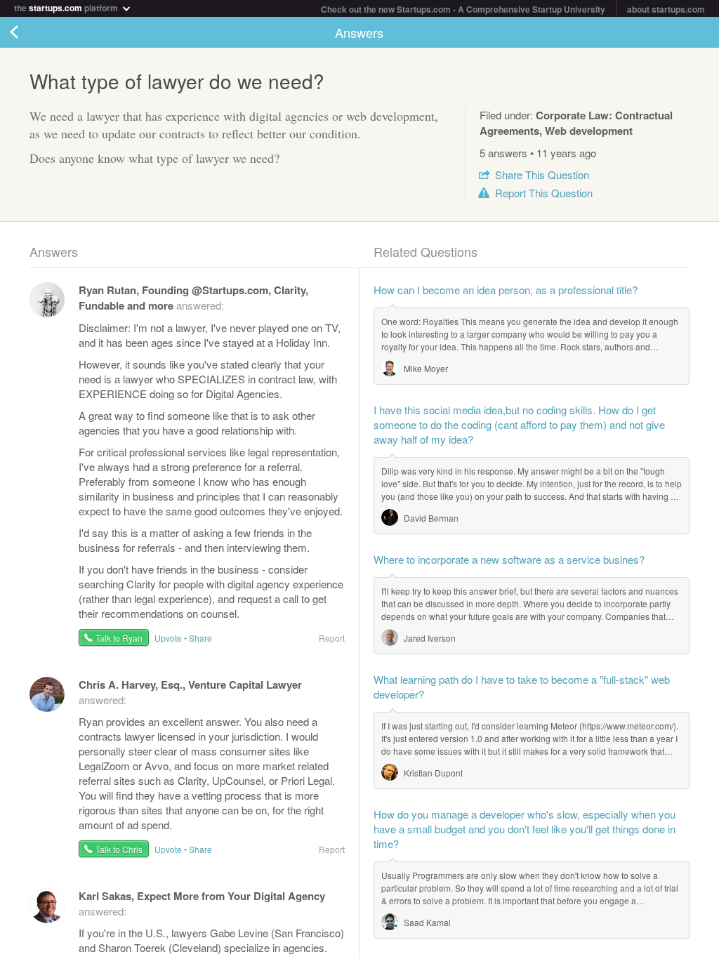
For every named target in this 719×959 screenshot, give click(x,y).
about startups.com (666, 9)
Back (28, 32)
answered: (193, 297)
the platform (67, 6)
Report (544, 192)
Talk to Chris (119, 849)
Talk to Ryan (119, 638)
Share (542, 174)
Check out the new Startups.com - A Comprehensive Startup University (463, 9)
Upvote (168, 638)
